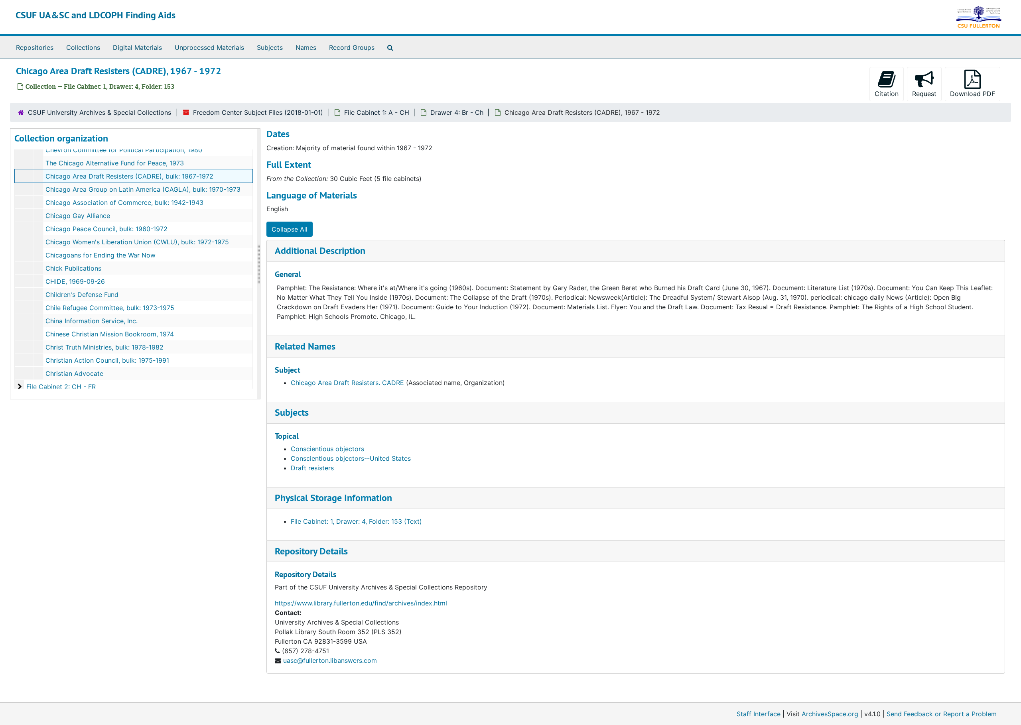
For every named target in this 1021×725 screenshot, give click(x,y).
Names (306, 47)
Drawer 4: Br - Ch (456, 112)
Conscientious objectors (327, 449)
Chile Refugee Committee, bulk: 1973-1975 (109, 308)
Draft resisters (312, 468)
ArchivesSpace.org (830, 714)
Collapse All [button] (289, 229)
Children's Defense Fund (81, 295)
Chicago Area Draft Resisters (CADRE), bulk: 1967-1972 (129, 176)
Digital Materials (137, 47)
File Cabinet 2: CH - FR (61, 387)
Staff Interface (759, 714)
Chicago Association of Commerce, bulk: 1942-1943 (124, 202)
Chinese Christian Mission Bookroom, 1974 (109, 334)
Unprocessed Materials (209, 47)
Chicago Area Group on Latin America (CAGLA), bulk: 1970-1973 (142, 189)
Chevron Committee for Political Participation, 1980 (123, 150)
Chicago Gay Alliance (77, 216)
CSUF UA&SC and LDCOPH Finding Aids (95, 15)
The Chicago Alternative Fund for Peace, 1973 (114, 163)
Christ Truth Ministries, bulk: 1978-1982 (104, 347)
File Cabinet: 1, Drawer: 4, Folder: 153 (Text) (356, 521)
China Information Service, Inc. (91, 321)
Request (924, 94)
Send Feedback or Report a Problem (942, 714)
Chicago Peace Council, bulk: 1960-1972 (106, 229)
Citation (887, 94)
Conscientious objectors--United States (351, 458)
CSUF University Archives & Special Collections (99, 112)
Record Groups (351, 47)
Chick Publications (73, 268)
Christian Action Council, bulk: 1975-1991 (107, 360)
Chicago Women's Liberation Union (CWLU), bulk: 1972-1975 (137, 242)
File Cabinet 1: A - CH (376, 112)
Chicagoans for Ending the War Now (100, 255)
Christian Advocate (74, 373)
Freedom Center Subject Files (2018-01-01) (258, 112)
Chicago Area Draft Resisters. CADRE (347, 383)
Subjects (270, 47)
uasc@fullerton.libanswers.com (330, 660)
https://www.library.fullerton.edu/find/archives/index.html (361, 603)
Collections (83, 47)
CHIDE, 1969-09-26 (75, 281)
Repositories (34, 47)
